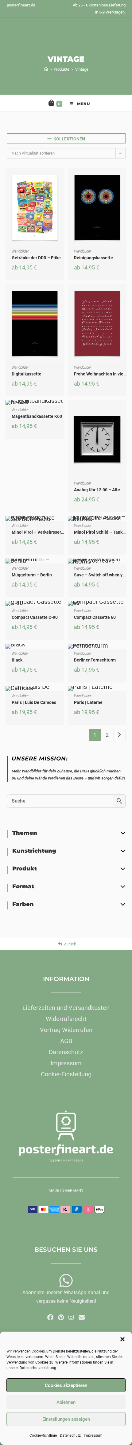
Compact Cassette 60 (95, 617)
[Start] (46, 69)
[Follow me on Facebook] (50, 1317)
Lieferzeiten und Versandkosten (66, 1007)
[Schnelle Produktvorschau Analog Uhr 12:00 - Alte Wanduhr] (123, 411)
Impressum (93, 1435)
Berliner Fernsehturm (95, 660)
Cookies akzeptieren (66, 1385)
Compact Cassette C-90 (35, 617)
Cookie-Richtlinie (43, 1435)
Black (17, 660)
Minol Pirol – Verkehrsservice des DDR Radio (55, 532)
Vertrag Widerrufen (66, 1030)
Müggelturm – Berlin (32, 574)
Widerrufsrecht (66, 1019)
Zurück (70, 944)
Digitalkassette (26, 373)
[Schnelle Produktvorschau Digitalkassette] (61, 295)
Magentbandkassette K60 (37, 416)
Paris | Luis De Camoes (34, 702)
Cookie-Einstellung (66, 1074)
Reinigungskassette (93, 257)
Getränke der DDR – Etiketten (40, 257)
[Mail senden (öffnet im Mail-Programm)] (82, 1317)
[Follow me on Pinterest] (61, 1317)
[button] (122, 1339)
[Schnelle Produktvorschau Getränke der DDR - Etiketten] (61, 179)
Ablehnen (66, 1402)
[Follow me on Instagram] (71, 1317)
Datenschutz (70, 1435)
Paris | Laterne (88, 702)
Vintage (81, 69)
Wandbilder (20, 251)
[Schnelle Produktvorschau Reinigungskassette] (123, 179)
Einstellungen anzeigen (66, 1419)
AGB (66, 1041)
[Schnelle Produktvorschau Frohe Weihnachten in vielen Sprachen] (123, 295)
